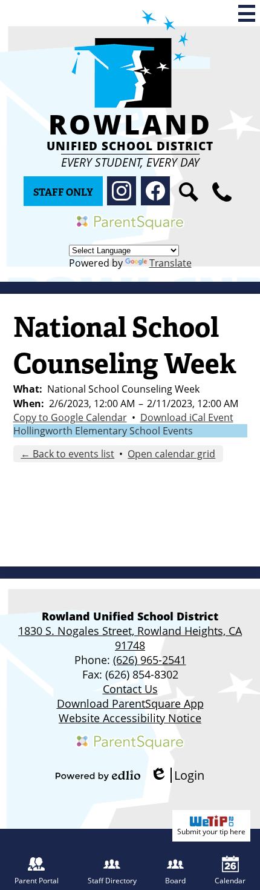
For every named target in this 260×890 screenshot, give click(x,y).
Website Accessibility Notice (130, 718)
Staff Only (63, 192)
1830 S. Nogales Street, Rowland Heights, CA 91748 (130, 638)
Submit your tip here (211, 831)
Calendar (230, 880)
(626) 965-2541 (149, 660)
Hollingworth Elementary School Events (103, 430)
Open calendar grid (171, 453)
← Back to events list (67, 453)
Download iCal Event (186, 417)
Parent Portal (37, 880)
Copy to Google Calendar (70, 417)
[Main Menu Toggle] (246, 13)
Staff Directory (112, 880)
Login (177, 775)
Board (175, 880)
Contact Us (130, 689)
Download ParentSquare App (130, 703)
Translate (170, 263)
